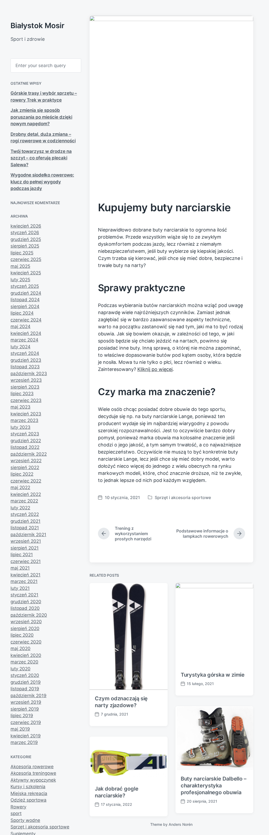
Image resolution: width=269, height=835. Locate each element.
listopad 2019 (25, 688)
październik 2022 (29, 454)
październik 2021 (28, 534)
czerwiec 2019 (26, 722)
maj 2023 (20, 407)
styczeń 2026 (25, 232)
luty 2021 (20, 588)
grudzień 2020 (26, 601)
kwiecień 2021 (25, 574)
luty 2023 (20, 427)
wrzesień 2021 (26, 541)
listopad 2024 (25, 299)
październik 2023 (29, 373)
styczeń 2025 (25, 286)
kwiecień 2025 (26, 272)
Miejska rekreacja (29, 793)
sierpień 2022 (25, 467)
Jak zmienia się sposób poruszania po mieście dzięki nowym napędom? (41, 117)
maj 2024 (20, 326)
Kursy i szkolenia (28, 786)
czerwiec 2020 (26, 642)
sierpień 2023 (25, 387)
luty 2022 (20, 507)
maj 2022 (20, 487)
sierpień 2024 (25, 306)
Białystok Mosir (37, 25)
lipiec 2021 (22, 554)
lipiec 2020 (22, 635)
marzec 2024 (24, 340)
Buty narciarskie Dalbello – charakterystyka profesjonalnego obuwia (213, 786)
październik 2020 (29, 615)
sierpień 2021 (25, 548)
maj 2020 (20, 648)
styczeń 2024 (25, 353)
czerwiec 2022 (26, 481)
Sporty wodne (25, 820)
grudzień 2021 (25, 521)
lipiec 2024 (22, 313)
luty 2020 (20, 668)
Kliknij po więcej (155, 369)
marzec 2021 (24, 581)
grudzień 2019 (26, 682)
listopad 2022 (25, 447)
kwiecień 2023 (26, 413)
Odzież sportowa (28, 800)
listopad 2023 (25, 366)
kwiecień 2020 (26, 655)
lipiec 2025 (22, 252)
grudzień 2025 (26, 239)
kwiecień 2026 (26, 226)
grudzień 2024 (26, 293)
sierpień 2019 (25, 709)
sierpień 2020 (25, 628)
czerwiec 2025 (26, 259)
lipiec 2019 (22, 715)
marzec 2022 (24, 501)
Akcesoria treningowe (33, 773)
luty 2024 (20, 346)
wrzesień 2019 (26, 702)
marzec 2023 (24, 420)
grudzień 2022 (26, 440)
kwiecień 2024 (26, 333)
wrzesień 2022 (26, 460)
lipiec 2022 (22, 474)
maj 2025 (20, 266)
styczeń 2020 (25, 675)
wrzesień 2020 (26, 621)
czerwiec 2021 (26, 561)
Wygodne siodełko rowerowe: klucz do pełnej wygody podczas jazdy (42, 181)
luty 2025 (20, 279)
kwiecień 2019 (26, 735)
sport (16, 813)
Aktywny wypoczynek (33, 780)
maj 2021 (20, 568)
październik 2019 (28, 695)
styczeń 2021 (24, 594)
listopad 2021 (25, 527)
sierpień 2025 (25, 246)
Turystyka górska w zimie (213, 675)
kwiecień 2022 (26, 494)
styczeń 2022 (25, 514)
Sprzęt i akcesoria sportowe (40, 826)
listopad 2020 (25, 608)
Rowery (18, 806)
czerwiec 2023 (26, 400)
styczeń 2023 (25, 433)
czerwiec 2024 (26, 320)
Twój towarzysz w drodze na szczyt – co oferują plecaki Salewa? (41, 158)
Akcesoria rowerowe (32, 766)
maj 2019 (20, 729)
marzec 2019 (24, 742)
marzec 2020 (24, 662)
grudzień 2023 (26, 360)
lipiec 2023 (22, 393)
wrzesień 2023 (26, 380)
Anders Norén (181, 824)
